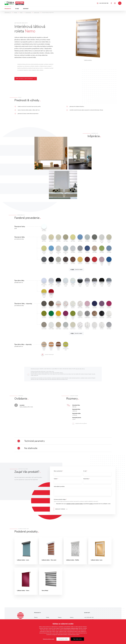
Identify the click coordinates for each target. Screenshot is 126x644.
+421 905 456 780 (103, 3)
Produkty (8, 8)
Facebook (111, 3)
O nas (17, 8)
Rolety (47, 617)
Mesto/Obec (86, 478)
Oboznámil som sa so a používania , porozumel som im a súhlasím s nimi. (83, 503)
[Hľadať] (119, 3)
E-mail (85, 471)
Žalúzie (35, 617)
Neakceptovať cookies (63, 639)
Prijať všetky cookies (77, 639)
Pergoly (59, 617)
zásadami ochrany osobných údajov (74, 503)
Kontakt (26, 8)
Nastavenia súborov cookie (48, 639)
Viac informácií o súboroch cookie (71, 628)
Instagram (115, 3)
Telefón (56, 478)
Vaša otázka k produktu (59, 486)
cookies (91, 503)
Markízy (72, 617)
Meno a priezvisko (58, 471)
